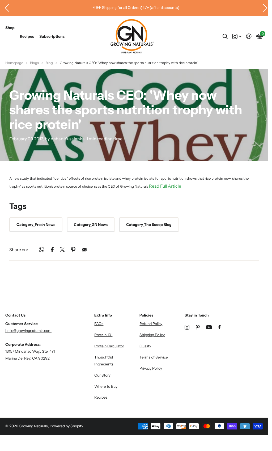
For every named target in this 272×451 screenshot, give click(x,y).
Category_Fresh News (35, 224)
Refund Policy (150, 323)
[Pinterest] (198, 327)
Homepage (14, 63)
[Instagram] (187, 327)
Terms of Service (153, 357)
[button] (5, 8)
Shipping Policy (152, 334)
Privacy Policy (150, 368)
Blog (49, 63)
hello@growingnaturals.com (28, 330)
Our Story (102, 375)
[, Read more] (237, 37)
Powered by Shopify (66, 426)
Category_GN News (91, 224)
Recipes (27, 36)
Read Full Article (165, 186)
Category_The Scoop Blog (149, 224)
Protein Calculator (109, 346)
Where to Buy (105, 386)
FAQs (98, 323)
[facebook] (219, 327)
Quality (145, 346)
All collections (10, 33)
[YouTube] (209, 327)
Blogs (34, 63)
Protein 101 (103, 334)
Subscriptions (52, 36)
